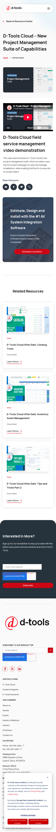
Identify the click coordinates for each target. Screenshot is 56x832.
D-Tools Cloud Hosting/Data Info (17, 828)
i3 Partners (7, 730)
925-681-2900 (13, 749)
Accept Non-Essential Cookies (17, 821)
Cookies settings (28, 815)
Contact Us (8, 735)
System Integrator (11, 689)
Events (6, 715)
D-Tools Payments (11, 694)
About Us (7, 705)
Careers (6, 725)
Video (5, 58)
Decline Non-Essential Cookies (38, 821)
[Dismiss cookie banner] (47, 777)
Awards (6, 710)
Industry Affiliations (11, 720)
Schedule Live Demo (32, 251)
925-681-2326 (15, 745)
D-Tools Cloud (9, 684)
